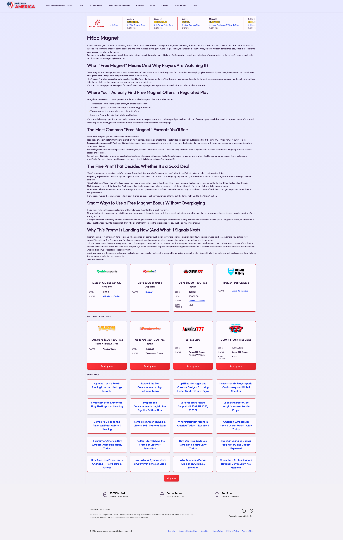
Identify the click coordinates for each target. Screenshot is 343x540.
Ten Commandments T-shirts (59, 5)
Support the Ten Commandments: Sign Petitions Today (149, 387)
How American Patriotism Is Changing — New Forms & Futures (107, 463)
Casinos (164, 5)
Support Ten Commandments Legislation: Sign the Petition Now (150, 406)
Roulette (171, 531)
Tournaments (180, 5)
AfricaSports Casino (111, 296)
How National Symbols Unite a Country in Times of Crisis (150, 461)
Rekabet (149, 292)
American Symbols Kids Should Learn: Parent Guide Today (236, 425)
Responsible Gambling (188, 531)
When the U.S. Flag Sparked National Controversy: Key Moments (236, 463)
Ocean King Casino (240, 291)
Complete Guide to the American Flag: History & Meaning (107, 425)
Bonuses (140, 5)
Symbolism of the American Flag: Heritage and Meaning (107, 404)
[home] (22, 10)
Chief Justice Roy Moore (119, 5)
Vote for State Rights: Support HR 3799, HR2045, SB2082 (193, 406)
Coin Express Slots (185, 25)
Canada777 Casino (197, 300)
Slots (194, 5)
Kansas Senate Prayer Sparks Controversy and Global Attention (236, 387)
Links (80, 5)
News (152, 5)
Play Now (108, 366)
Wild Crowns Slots (130, 25)
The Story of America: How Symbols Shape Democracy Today (106, 444)
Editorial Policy (232, 531)
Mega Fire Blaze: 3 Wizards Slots (218, 25)
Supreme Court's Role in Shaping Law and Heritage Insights (107, 387)
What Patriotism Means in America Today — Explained (193, 423)
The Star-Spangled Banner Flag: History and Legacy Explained (236, 444)
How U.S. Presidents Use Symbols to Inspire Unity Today (193, 444)
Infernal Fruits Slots (158, 25)
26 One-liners (95, 5)
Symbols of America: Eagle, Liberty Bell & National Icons (150, 423)
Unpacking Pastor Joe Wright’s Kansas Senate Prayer (236, 406)
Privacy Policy (217, 531)
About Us (204, 531)
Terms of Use (248, 531)
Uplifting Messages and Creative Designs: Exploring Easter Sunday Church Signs (193, 387)
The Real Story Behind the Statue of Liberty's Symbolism (150, 444)
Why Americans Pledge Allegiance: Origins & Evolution (193, 463)
